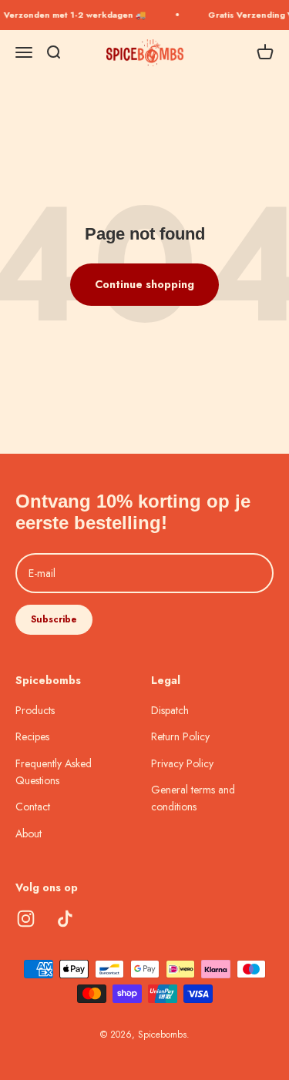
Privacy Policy (182, 763)
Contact (32, 806)
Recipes (32, 736)
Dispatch (170, 710)
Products (35, 710)
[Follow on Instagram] (25, 918)
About (28, 833)
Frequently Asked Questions (53, 772)
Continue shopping (144, 284)
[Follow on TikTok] (65, 918)
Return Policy (180, 736)
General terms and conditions (193, 798)
